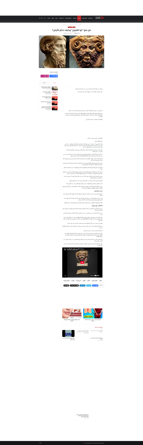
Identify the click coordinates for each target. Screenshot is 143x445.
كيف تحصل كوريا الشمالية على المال (46, 102)
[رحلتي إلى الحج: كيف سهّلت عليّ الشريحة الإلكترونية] (55, 88)
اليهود (84, 280)
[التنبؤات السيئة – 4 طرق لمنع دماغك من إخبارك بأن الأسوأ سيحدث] (55, 108)
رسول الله (78, 280)
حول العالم (90, 18)
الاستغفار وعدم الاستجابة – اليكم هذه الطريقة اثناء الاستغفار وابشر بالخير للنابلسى (82, 415)
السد (100, 280)
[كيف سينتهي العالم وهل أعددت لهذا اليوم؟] (68, 333)
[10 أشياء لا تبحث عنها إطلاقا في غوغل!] (55, 93)
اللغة (88, 280)
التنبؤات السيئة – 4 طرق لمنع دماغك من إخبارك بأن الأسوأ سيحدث (46, 107)
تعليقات (44, 82)
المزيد (49, 18)
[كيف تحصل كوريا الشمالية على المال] (55, 103)
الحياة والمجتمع (68, 18)
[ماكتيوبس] (99, 17)
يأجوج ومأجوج (66, 280)
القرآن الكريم (94, 280)
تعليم (56, 18)
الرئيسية (78, 24)
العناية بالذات (84, 18)
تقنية (53, 18)
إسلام (79, 18)
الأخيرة (54, 82)
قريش (72, 280)
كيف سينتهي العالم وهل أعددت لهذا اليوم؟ (68, 338)
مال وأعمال (61, 18)
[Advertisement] (71, 8)
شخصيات (74, 18)
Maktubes (77, 33)
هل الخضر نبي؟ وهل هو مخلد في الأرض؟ (96, 338)
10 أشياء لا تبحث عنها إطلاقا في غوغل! (47, 92)
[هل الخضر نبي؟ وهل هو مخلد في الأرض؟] (96, 333)
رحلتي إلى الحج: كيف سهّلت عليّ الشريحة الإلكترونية (46, 87)
